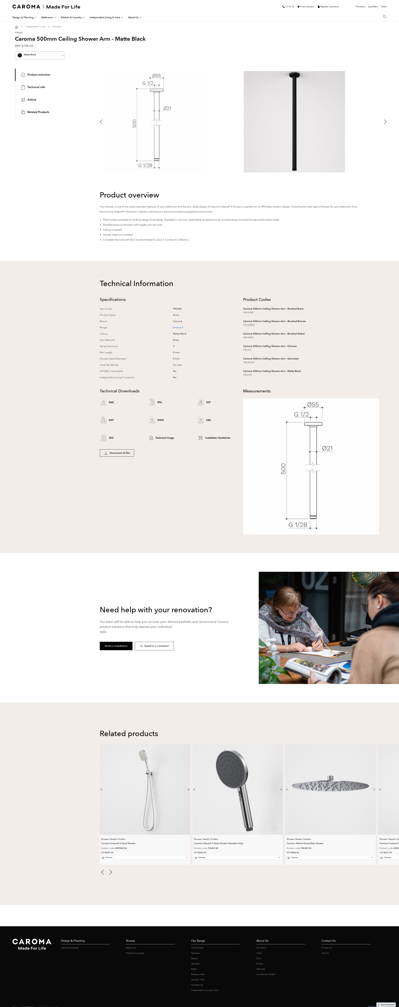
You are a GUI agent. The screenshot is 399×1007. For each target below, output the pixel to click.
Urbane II (178, 327)
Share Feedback (387, 1004)
